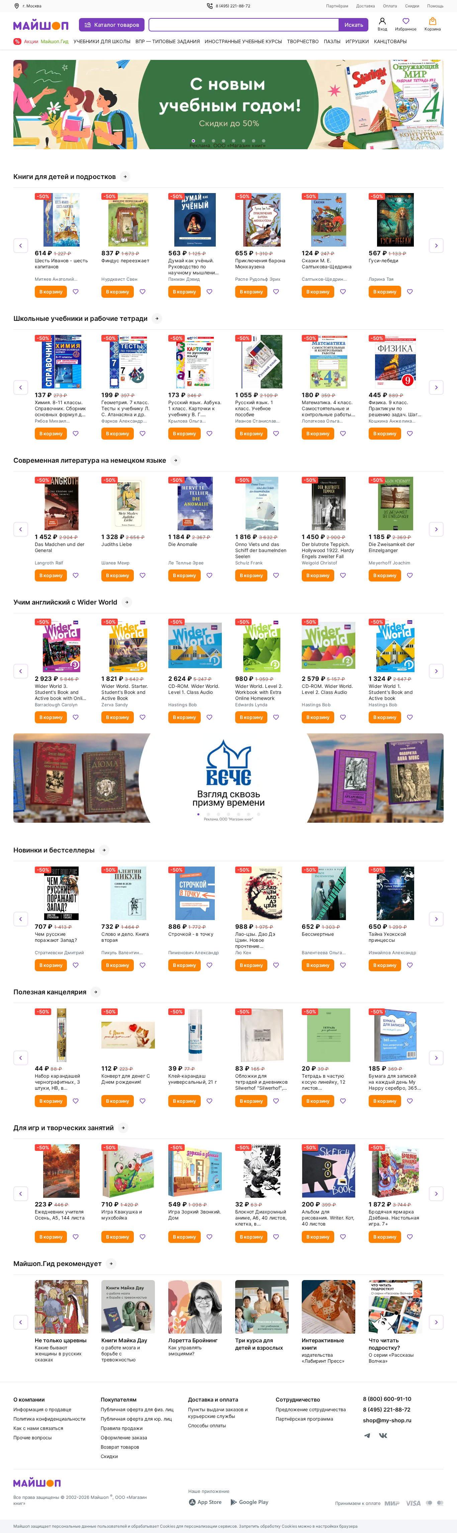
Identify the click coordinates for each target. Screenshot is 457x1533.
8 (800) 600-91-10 (387, 1398)
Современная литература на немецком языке (89, 460)
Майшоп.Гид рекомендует (57, 1264)
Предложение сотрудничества (311, 1409)
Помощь (435, 5)
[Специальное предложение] (228, 104)
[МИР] (392, 1503)
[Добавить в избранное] (76, 292)
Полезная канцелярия (49, 992)
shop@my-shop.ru (387, 1420)
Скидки (412, 5)
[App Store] (205, 1502)
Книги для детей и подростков (64, 177)
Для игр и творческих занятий (63, 1128)
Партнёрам (337, 5)
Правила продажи (122, 1428)
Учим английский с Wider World (65, 602)
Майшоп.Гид (55, 41)
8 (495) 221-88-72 (233, 5)
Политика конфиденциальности (49, 1419)
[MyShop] (37, 1486)
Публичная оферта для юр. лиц (136, 1419)
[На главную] (40, 25)
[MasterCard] (429, 1503)
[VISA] (413, 1503)
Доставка (365, 5)
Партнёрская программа (304, 1419)
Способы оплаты (207, 1425)
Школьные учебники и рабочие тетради (80, 318)
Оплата (390, 5)
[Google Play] (249, 1502)
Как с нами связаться (38, 1428)
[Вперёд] (436, 104)
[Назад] (20, 104)
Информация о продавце (42, 1409)
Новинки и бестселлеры (54, 850)
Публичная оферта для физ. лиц (137, 1409)
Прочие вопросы (32, 1437)
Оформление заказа (124, 1437)
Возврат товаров (120, 1447)
